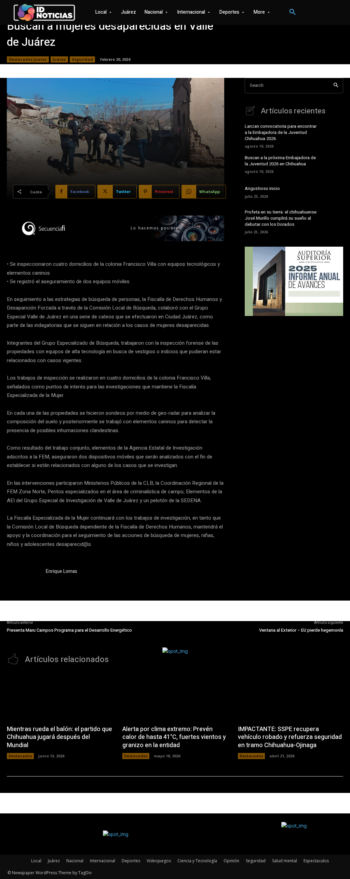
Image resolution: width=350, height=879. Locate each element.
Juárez (59, 59)
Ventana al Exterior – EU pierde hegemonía (301, 630)
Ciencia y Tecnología (197, 861)
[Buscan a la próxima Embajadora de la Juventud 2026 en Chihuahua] (333, 163)
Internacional (102, 861)
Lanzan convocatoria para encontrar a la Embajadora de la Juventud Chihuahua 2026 (281, 132)
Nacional (74, 861)
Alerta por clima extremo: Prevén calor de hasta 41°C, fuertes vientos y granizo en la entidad (174, 737)
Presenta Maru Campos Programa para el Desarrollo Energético (69, 630)
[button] (292, 12)
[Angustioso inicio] (333, 191)
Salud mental (284, 861)
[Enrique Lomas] (23, 584)
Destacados (20, 755)
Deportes (131, 861)
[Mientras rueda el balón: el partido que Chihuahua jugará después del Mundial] (59, 697)
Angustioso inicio (262, 188)
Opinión (231, 861)
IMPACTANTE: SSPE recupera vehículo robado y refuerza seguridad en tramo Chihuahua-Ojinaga (290, 737)
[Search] (335, 85)
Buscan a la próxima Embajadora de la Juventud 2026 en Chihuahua (280, 160)
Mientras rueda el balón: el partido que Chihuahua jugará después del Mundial (59, 737)
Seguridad (82, 59)
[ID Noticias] (44, 12)
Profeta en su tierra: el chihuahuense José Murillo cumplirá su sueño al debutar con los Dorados (281, 218)
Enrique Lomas (61, 571)
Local (36, 861)
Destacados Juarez (28, 59)
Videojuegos (159, 861)
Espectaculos (316, 861)
